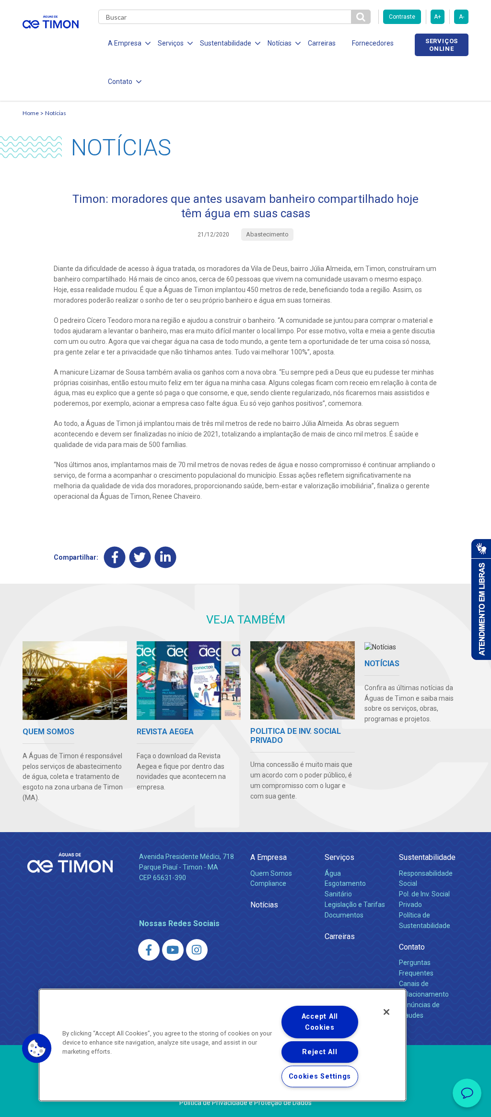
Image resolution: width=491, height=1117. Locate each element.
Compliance (268, 883)
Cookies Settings (320, 1076)
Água (333, 873)
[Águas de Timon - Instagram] (197, 950)
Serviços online (441, 44)
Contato (412, 947)
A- (461, 16)
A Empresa (268, 857)
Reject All (319, 1052)
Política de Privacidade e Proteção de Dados (245, 1102)
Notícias (55, 113)
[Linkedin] (165, 557)
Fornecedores (373, 43)
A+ (437, 16)
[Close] (386, 1012)
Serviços (339, 857)
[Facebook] (115, 557)
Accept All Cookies (320, 1022)
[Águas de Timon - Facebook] (149, 950)
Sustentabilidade (427, 857)
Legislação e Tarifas (355, 904)
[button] (37, 1048)
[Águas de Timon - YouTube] (173, 950)
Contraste (402, 16)
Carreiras (322, 43)
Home (31, 113)
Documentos (344, 915)
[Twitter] (140, 557)
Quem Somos (271, 873)
